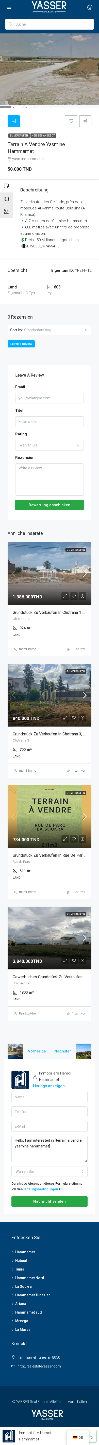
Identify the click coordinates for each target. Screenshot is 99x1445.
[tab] (14, 121)
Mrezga (21, 1321)
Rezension (25, 457)
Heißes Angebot (43, 135)
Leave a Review (21, 344)
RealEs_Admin (28, 1013)
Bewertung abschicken (49, 505)
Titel (19, 410)
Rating (21, 434)
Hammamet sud (28, 1312)
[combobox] (55, 330)
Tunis (19, 1269)
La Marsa (22, 1329)
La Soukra (23, 1286)
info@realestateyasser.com (39, 1366)
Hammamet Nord (29, 1278)
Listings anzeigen (49, 1086)
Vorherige (37, 1051)
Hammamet (25, 1252)
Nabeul (21, 1261)
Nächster (62, 1051)
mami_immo (27, 649)
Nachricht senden (49, 1201)
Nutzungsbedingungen (40, 1189)
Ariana (20, 1304)
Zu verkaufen (19, 135)
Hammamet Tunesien (33, 1295)
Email (20, 387)
